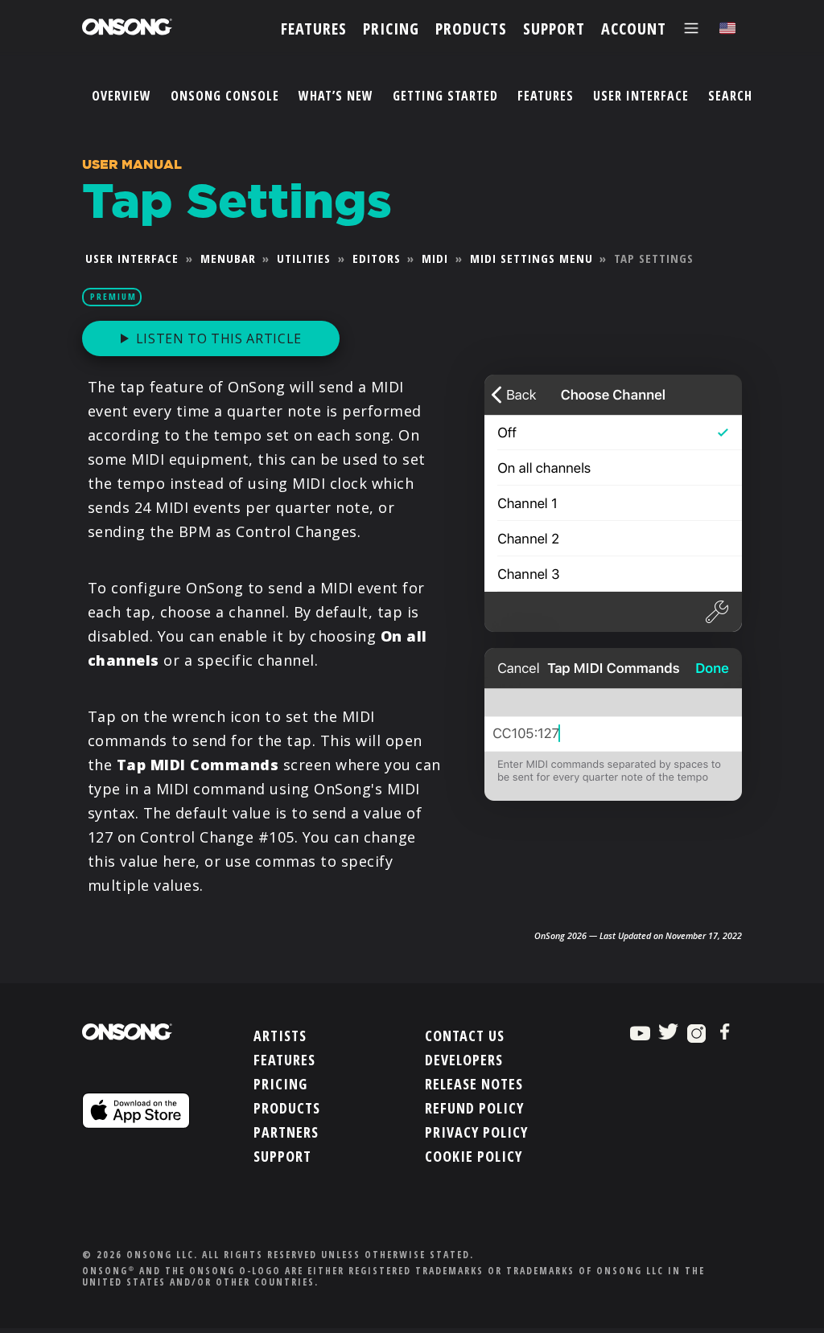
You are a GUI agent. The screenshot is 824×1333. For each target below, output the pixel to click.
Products (286, 1108)
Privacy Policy (476, 1132)
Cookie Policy (473, 1156)
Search (730, 96)
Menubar (228, 258)
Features (545, 96)
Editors (376, 258)
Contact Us (465, 1035)
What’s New (336, 96)
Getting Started (445, 96)
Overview (121, 96)
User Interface (641, 96)
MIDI (435, 258)
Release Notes (474, 1083)
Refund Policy (474, 1108)
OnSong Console (225, 96)
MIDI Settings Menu (531, 258)
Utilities (304, 258)
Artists (280, 1035)
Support (282, 1156)
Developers (464, 1059)
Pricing (280, 1083)
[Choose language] (727, 28)
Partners (286, 1132)
